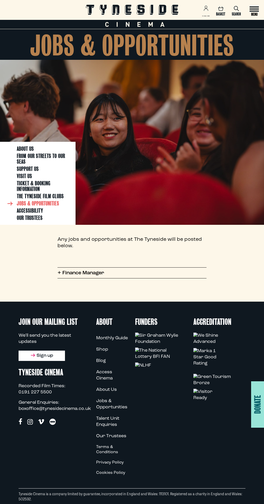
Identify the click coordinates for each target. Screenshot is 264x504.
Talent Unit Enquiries (107, 421)
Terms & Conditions (107, 449)
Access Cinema (104, 375)
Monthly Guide (112, 338)
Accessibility (30, 210)
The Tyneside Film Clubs (40, 196)
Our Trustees (30, 217)
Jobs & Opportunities (38, 203)
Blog (101, 361)
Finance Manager (80, 273)
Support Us (28, 169)
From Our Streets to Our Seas (41, 159)
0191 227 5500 (35, 392)
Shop (102, 349)
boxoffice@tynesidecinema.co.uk (55, 409)
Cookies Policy (110, 473)
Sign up (45, 355)
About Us (25, 148)
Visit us (24, 176)
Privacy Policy (110, 462)
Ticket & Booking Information (33, 186)
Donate (258, 404)
